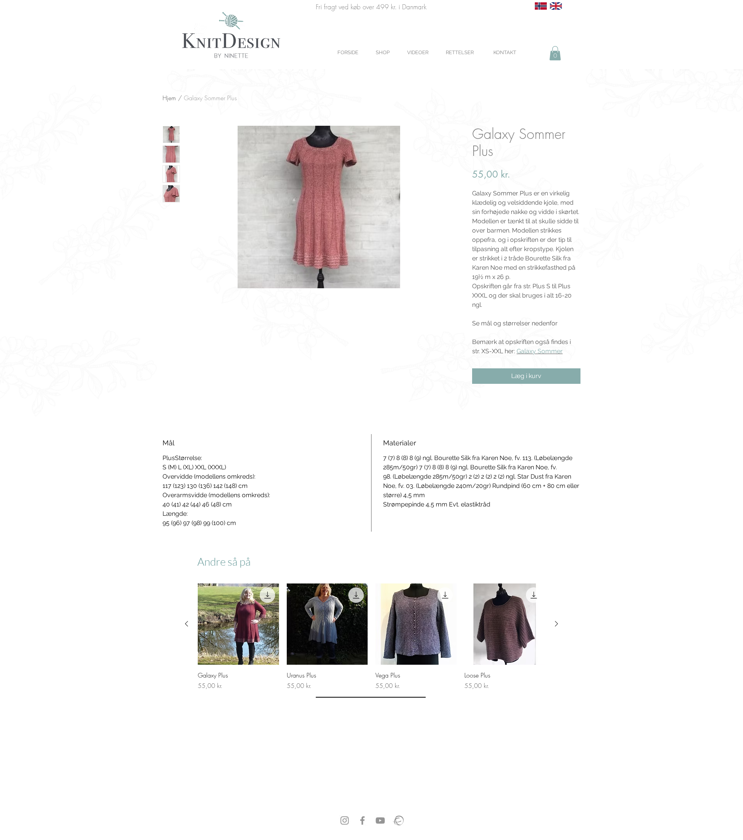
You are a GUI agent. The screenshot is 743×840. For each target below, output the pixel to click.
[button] (555, 53)
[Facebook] (362, 820)
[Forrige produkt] (186, 623)
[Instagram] (344, 820)
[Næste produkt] (556, 623)
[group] (371, 637)
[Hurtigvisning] (238, 624)
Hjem (169, 98)
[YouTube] (380, 820)
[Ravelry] (398, 820)
